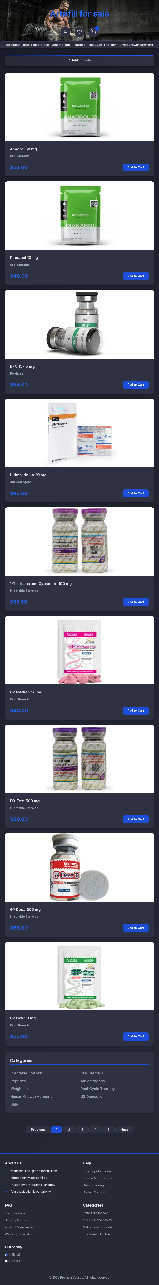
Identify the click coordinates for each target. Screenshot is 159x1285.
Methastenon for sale (97, 1227)
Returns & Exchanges (97, 1178)
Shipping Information (97, 1171)
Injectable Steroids (36, 44)
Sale (14, 1104)
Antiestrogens (93, 1081)
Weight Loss (21, 1089)
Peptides (78, 44)
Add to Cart (136, 167)
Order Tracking (93, 1185)
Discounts (13, 44)
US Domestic (91, 1097)
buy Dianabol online (96, 1234)
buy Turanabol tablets (98, 1220)
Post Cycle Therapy (101, 44)
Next (124, 1130)
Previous (38, 1130)
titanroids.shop (15, 1213)
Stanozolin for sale (95, 1213)
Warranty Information (19, 1234)
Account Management (20, 1227)
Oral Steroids (61, 44)
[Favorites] (79, 32)
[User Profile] (65, 32)
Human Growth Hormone (135, 44)
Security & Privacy (17, 1220)
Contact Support (94, 1192)
